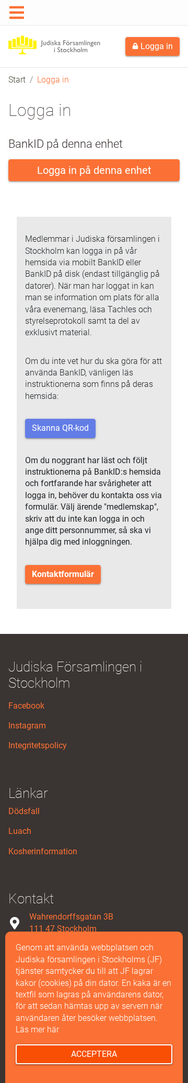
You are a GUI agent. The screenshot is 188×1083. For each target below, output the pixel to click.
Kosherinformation (42, 851)
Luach (19, 831)
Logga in (155, 46)
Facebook (26, 706)
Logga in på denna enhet (94, 170)
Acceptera (94, 1054)
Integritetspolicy (37, 745)
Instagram (27, 726)
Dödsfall (24, 811)
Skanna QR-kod (60, 428)
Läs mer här (37, 1029)
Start (17, 80)
